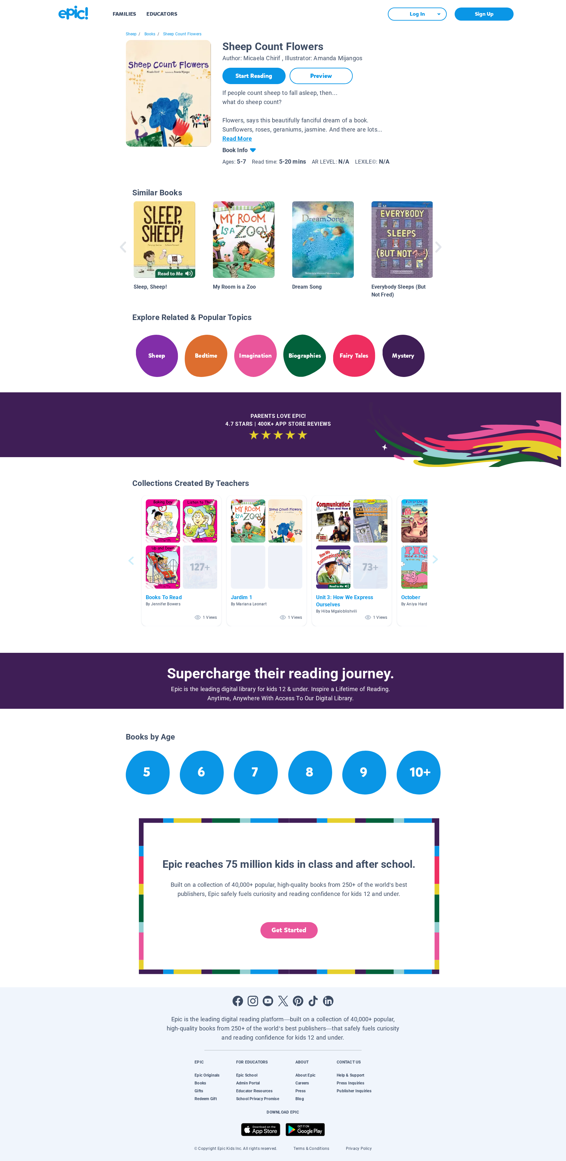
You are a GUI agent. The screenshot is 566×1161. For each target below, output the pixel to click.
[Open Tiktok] (313, 1001)
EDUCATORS (161, 13)
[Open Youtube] (268, 1001)
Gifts (199, 1091)
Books (150, 34)
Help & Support (350, 1075)
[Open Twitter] (283, 1001)
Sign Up (484, 13)
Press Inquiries (350, 1083)
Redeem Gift (206, 1099)
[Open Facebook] (238, 1001)
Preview (321, 76)
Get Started (289, 930)
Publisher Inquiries (354, 1091)
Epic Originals (207, 1075)
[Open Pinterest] (298, 1001)
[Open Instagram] (253, 1001)
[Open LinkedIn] (328, 1001)
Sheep (131, 34)
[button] (181, 560)
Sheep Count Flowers (182, 34)
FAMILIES (124, 13)
